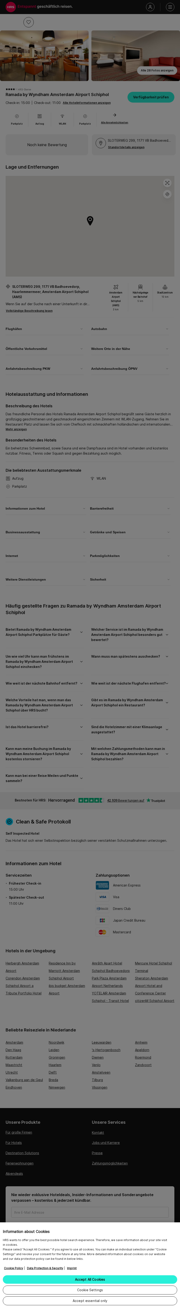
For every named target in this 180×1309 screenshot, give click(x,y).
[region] (90, 1265)
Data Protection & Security (45, 1268)
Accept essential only (90, 1301)
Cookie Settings (90, 1290)
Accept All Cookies (90, 1279)
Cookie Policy (13, 1268)
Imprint (72, 1268)
